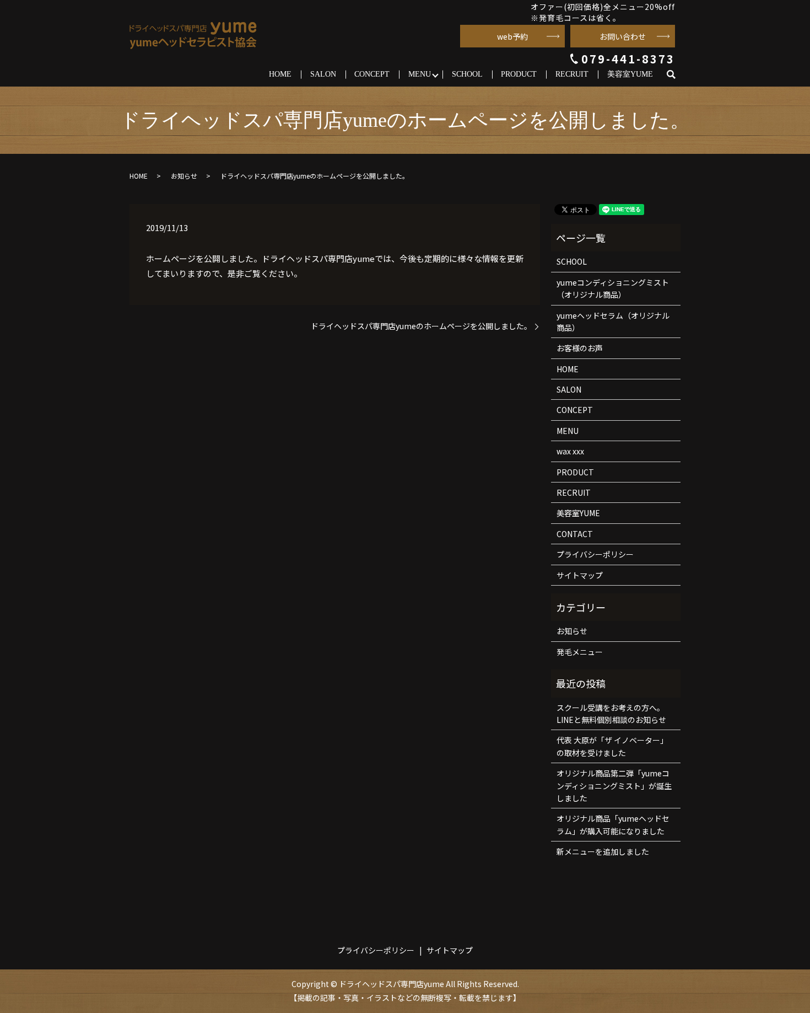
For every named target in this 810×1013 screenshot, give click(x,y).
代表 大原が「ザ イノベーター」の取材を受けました (612, 746)
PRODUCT (519, 74)
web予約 (512, 36)
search (676, 75)
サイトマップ (580, 575)
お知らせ (184, 175)
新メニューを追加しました (603, 851)
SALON (323, 74)
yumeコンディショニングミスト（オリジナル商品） (613, 288)
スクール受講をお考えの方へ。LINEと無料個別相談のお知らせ (611, 713)
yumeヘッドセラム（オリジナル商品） (613, 321)
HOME (280, 74)
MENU (419, 74)
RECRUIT (571, 74)
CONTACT (575, 533)
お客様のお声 (580, 347)
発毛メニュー (580, 651)
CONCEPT (372, 74)
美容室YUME (630, 74)
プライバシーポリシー (595, 554)
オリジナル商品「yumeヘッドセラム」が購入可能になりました (613, 824)
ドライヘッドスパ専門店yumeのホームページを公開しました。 (421, 326)
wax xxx (570, 451)
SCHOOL (467, 74)
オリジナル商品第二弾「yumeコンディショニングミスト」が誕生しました (614, 785)
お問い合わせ (623, 36)
